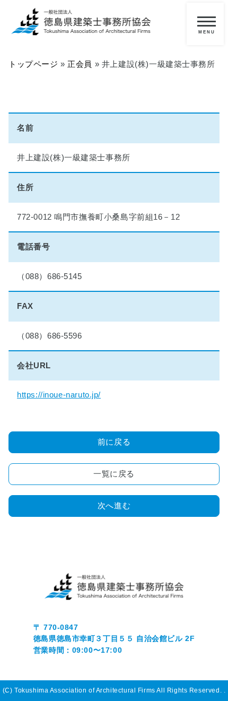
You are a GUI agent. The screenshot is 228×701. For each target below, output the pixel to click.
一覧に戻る (114, 474)
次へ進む (114, 505)
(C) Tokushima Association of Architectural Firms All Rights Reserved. (113, 690)
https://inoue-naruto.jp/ (59, 395)
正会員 (79, 64)
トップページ (33, 64)
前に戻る (114, 442)
